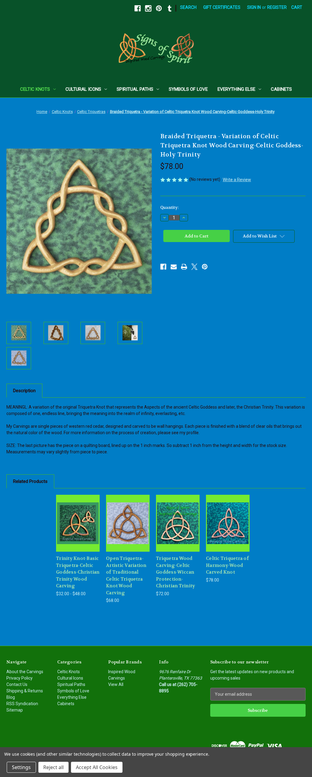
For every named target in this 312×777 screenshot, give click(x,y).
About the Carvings (24, 671)
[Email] (174, 266)
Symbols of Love (188, 89)
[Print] (184, 266)
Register (277, 7)
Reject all (53, 767)
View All (115, 684)
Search (188, 7)
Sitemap (14, 710)
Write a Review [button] (237, 179)
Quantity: (169, 207)
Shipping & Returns (24, 690)
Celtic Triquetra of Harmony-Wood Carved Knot (227, 565)
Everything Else (236, 89)
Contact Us (16, 684)
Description (24, 390)
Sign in (254, 7)
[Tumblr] (169, 8)
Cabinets (281, 89)
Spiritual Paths (135, 89)
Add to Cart (128, 528)
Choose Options (78, 528)
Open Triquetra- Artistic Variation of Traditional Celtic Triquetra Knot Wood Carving (126, 575)
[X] (194, 266)
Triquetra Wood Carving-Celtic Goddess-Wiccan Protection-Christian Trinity (175, 572)
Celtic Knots (35, 89)
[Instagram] (148, 8)
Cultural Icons (83, 89)
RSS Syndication (22, 703)
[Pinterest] (159, 8)
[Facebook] (137, 8)
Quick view (73, 515)
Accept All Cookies (97, 767)
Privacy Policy (19, 678)
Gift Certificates (221, 7)
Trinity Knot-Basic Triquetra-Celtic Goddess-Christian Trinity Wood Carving (77, 572)
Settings (21, 767)
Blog (10, 697)
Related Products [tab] (30, 481)
